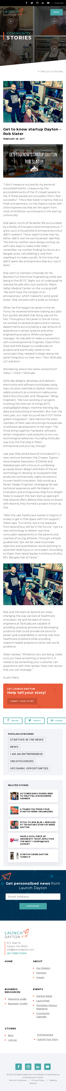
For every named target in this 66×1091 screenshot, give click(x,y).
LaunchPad (42, 1000)
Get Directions (17, 953)
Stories (10, 1028)
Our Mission (43, 968)
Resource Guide (17, 999)
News (14, 746)
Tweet (37, 721)
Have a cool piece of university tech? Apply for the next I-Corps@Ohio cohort (37, 840)
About (38, 961)
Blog (10, 1035)
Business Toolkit (17, 1003)
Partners (41, 972)
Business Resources (13, 991)
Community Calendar (43, 1015)
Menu (57, 12)
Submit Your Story (22, 701)
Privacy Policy (38, 1080)
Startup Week (44, 996)
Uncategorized (22, 761)
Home (8, 961)
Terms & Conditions (18, 1080)
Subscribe (59, 3)
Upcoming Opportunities (29, 768)
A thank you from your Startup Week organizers (36, 810)
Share (15, 721)
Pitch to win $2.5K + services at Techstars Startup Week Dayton (37, 825)
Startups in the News (27, 739)
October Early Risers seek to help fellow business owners (36, 796)
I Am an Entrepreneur (26, 754)
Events (38, 989)
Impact (40, 977)
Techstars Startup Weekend (46, 1007)
